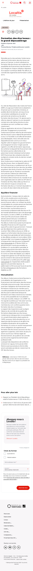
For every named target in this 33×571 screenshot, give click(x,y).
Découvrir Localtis (12, 438)
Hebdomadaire (11, 457)
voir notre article (6, 243)
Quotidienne (11, 453)
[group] (16, 89)
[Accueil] (16, 2)
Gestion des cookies (21, 559)
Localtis (4, 7)
